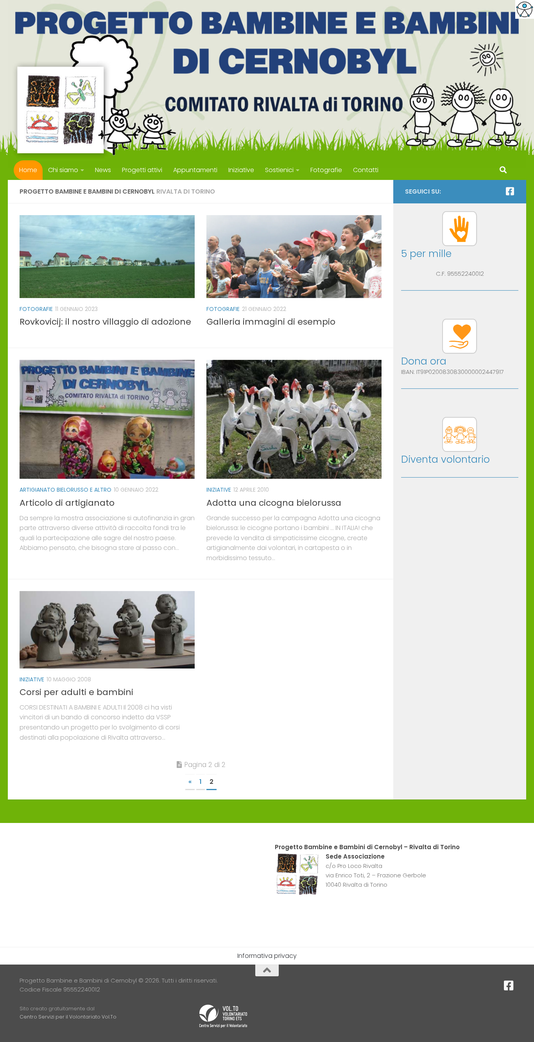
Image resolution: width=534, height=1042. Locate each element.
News (103, 169)
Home (28, 169)
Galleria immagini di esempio (270, 322)
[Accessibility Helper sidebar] (524, 9)
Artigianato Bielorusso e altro (65, 490)
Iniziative (241, 169)
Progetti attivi (142, 169)
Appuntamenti (195, 169)
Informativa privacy (267, 955)
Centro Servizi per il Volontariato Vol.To (68, 1016)
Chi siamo (63, 169)
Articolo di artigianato (67, 503)
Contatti (365, 169)
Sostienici (279, 169)
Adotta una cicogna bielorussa (273, 503)
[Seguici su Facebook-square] (509, 191)
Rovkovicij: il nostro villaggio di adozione (105, 322)
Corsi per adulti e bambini (76, 692)
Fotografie (326, 169)
